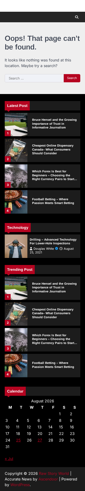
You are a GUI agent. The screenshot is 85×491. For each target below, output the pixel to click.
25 (18, 440)
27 (40, 440)
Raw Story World (54, 473)
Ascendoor (48, 479)
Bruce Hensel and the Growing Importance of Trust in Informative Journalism (54, 123)
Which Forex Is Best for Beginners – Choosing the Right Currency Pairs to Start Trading (53, 177)
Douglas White (44, 248)
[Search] (76, 17)
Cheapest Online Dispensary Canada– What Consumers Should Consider (52, 149)
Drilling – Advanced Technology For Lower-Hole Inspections (53, 241)
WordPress (20, 484)
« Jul (9, 458)
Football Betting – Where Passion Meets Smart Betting (53, 201)
